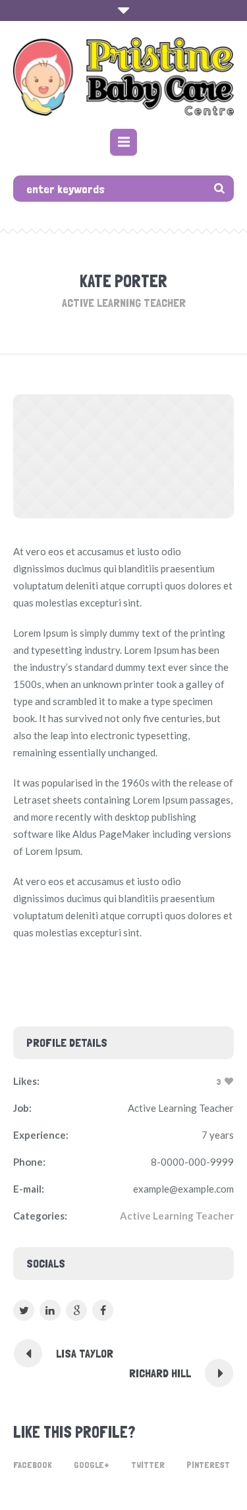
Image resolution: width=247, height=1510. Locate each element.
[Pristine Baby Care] (123, 76)
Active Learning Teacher (177, 1216)
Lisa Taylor (84, 1353)
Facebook (32, 1464)
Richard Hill (160, 1373)
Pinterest (208, 1464)
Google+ (91, 1464)
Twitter (148, 1464)
